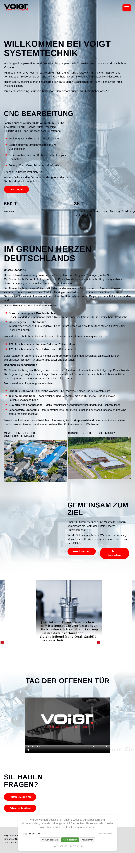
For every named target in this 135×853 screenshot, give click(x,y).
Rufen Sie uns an (20, 797)
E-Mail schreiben (20, 808)
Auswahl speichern (50, 840)
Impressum (76, 846)
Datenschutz (59, 846)
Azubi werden (81, 551)
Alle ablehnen (87, 840)
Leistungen (16, 189)
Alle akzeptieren (70, 840)
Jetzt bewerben (114, 553)
